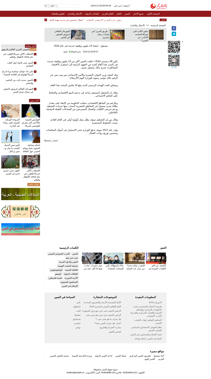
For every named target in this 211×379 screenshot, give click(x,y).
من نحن (118, 5)
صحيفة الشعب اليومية (68, 266)
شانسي (77, 323)
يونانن (78, 327)
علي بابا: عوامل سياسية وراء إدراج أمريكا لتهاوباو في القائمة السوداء (17, 73)
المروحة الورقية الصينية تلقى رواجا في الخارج (11, 122)
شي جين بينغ (72, 258)
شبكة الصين (120, 356)
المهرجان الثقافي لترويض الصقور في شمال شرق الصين (18, 90)
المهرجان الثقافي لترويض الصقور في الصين (62, 34)
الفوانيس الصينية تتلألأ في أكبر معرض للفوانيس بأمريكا (31, 122)
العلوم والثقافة (57, 14)
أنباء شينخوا (159, 356)
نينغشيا (77, 315)
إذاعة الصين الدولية (103, 356)
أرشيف (126, 5)
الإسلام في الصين (70, 286)
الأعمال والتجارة (75, 14)
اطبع (65, 52)
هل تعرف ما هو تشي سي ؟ (108, 319)
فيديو (95, 20)
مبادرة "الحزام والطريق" (110, 327)
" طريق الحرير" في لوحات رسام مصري (100, 34)
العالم (118, 14)
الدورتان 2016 (155, 302)
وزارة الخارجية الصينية (82, 356)
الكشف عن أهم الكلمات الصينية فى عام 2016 (157, 268)
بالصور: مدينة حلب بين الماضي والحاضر (19, 81)
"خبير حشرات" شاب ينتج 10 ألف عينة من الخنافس (93, 268)
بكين (78, 302)
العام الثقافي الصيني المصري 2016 (105, 306)
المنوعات (114, 20)
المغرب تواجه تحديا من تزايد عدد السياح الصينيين (136, 268)
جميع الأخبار (138, 14)
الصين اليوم (150, 359)
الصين (127, 14)
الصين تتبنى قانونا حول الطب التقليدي (20, 64)
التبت (78, 311)
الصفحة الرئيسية (158, 25)
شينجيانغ (77, 319)
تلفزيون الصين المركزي (140, 356)
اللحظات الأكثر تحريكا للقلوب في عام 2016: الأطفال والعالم (18, 55)
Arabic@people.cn (75, 372)
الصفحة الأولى (153, 14)
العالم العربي (107, 14)
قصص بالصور (115, 331)
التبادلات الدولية (92, 14)
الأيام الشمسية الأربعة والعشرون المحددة (102, 302)
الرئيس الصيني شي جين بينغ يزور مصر (103, 315)
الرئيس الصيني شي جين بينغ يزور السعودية (101, 311)
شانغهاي (77, 306)
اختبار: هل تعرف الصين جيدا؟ (108, 323)
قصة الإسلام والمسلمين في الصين (146, 334)
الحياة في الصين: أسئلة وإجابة (148, 338)
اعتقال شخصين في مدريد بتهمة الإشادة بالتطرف (65, 20)
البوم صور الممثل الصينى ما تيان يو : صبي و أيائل (11, 148)
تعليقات (103, 20)
